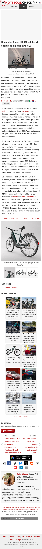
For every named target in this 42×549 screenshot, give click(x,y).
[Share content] (4, 463)
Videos (31, 6)
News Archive (19, 509)
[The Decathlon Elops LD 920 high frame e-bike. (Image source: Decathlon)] (21, 272)
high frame (6, 111)
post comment (8, 430)
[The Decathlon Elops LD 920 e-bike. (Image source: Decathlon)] (21, 241)
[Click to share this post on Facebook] (9, 463)
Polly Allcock (6, 101)
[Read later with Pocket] (37, 463)
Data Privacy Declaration (30, 536)
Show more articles (21, 417)
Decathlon (6, 287)
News (23, 6)
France (15, 196)
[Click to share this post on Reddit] (32, 463)
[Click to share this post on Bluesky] (20, 463)
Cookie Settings (15, 539)
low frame (25, 111)
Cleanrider (15, 287)
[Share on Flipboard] (15, 467)
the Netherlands (27, 196)
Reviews (13, 6)
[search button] (34, 2)
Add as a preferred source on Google (23, 457)
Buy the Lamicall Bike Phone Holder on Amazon (20, 218)
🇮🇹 (30, 101)
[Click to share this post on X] (26, 463)
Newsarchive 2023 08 (31, 509)
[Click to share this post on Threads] (15, 463)
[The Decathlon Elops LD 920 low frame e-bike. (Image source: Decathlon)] (32, 272)
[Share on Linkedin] (21, 467)
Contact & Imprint (7, 536)
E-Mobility (6, 104)
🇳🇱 (33, 101)
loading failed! (5, 518)
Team (18, 536)
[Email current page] (27, 468)
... (39, 6)
